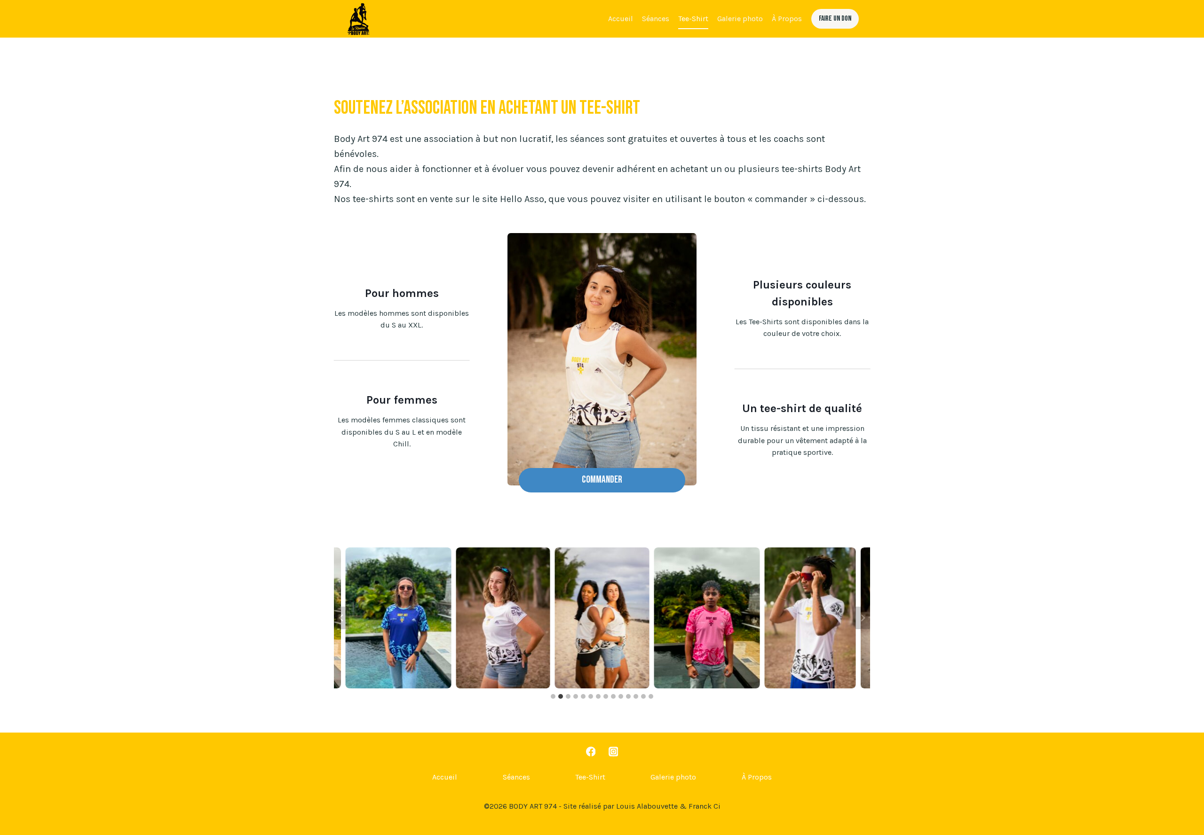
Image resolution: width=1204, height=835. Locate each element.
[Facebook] (591, 752)
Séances (655, 18)
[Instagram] (613, 752)
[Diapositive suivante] (862, 618)
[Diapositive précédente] (341, 618)
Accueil (620, 18)
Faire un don (835, 18)
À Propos (787, 18)
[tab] (553, 696)
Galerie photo (740, 18)
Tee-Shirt (693, 18)
